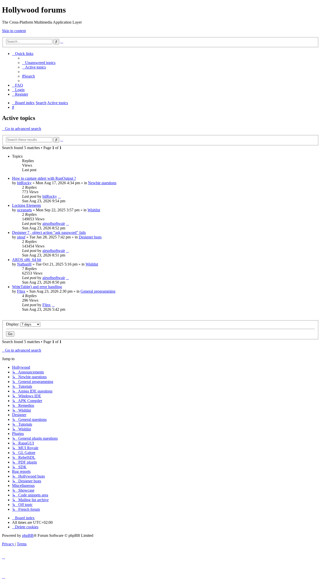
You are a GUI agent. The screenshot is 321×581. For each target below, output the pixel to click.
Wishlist (94, 210)
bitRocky (24, 183)
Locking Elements (26, 205)
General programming (98, 291)
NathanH (24, 264)
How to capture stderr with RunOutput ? (44, 178)
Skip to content (14, 31)
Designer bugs (90, 237)
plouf (21, 237)
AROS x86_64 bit (26, 259)
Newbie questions (102, 183)
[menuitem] (38, 62)
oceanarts (24, 210)
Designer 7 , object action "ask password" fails (49, 232)
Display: (13, 324)
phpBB (28, 535)
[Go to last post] (59, 196)
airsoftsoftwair (53, 223)
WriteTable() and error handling (37, 287)
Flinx (21, 291)
